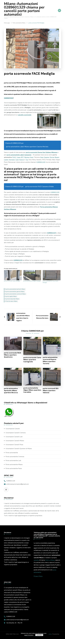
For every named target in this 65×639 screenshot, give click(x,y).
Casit (17, 160)
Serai (31, 157)
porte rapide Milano (11, 296)
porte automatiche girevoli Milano (15, 291)
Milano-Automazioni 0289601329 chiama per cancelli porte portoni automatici (24, 9)
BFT (22, 157)
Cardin (6, 160)
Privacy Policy (38, 576)
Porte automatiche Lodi (13, 460)
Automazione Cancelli (13, 429)
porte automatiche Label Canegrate (19, 155)
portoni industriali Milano (12, 299)
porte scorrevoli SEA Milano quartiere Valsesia (50, 390)
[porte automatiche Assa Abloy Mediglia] (51, 275)
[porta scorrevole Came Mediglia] (13, 275)
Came (18, 157)
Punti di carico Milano (11, 301)
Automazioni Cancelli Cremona (16, 433)
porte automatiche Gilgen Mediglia (32, 281)
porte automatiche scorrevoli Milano (16, 294)
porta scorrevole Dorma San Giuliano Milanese (41, 152)
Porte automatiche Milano (14, 464)
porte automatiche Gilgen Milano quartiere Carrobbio (32, 390)
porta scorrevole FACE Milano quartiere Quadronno (12, 355)
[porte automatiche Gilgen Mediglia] (32, 275)
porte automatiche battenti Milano (15, 289)
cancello (36, 560)
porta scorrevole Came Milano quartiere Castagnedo (32, 359)
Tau (27, 160)
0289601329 (8, 98)
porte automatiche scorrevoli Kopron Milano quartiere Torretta (50, 360)
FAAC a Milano (50, 560)
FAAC (14, 157)
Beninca (26, 157)
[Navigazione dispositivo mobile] (59, 10)
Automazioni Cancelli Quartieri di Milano (19, 449)
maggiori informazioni (28, 635)
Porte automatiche (12, 453)
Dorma (52, 157)
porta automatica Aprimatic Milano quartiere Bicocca (11, 390)
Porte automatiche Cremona (15, 457)
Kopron (21, 160)
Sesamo (46, 157)
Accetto (39, 635)
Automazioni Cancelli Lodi (14, 437)
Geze (41, 157)
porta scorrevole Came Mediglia (12, 281)
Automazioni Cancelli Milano (15, 441)
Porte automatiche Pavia (14, 468)
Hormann (12, 160)
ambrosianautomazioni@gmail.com (17, 484)
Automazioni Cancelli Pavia (14, 445)
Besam (57, 157)
